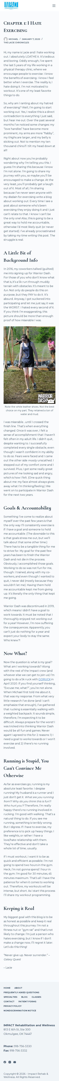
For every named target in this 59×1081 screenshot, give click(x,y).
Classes (36, 997)
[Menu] (53, 5)
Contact (9, 1001)
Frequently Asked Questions (21, 992)
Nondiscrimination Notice (20, 1010)
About (18, 988)
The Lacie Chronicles (16, 42)
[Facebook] (5, 1062)
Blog (24, 997)
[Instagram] (10, 1062)
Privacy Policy (12, 1006)
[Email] (14, 1062)
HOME (7, 988)
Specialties (10, 997)
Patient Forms (27, 1001)
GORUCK (45, 679)
